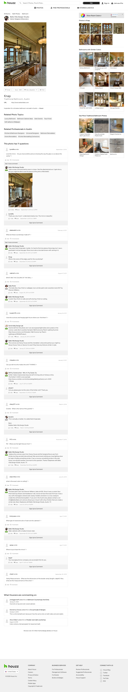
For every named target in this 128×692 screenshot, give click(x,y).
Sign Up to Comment (36, 223)
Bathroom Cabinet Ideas (25, 119)
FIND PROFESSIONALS (61, 8)
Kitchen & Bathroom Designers (14, 133)
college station (99, 108)
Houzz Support (81, 678)
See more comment (11, 163)
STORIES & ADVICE (87, 8)
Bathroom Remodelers (48, 133)
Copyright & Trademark (35, 686)
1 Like (11, 218)
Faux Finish (48, 119)
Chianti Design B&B (115, 88)
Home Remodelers (11, 136)
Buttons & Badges (57, 678)
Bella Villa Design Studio (19, 17)
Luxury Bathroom (10, 119)
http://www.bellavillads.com (20, 102)
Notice (36, 675)
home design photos (44, 631)
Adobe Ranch (99, 88)
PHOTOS (39, 8)
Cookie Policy (32, 680)
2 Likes (12, 209)
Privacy (30, 675)
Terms (30, 678)
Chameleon (113, 68)
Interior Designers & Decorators (19, 19)
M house (82, 88)
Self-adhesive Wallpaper (12, 122)
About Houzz (32, 669)
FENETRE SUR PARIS (86, 108)
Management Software (59, 672)
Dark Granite (38, 119)
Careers (30, 672)
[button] (5, 160)
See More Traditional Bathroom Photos (93, 116)
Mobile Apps (32, 683)
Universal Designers (32, 133)
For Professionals (57, 669)
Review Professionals (82, 669)
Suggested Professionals (84, 672)
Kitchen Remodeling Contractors (29, 136)
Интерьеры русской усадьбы (101, 68)
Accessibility (80, 675)
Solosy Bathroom (85, 68)
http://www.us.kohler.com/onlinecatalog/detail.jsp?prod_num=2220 (29, 379)
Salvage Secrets (115, 108)
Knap (88, 20)
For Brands (55, 675)
